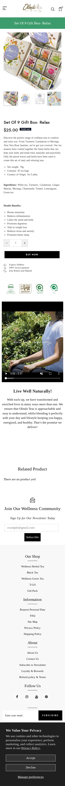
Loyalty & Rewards (32, 671)
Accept (30, 758)
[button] (57, 71)
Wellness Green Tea (32, 578)
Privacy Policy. (30, 748)
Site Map (33, 621)
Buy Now (32, 254)
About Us (32, 652)
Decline (31, 767)
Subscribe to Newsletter (32, 665)
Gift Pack (32, 590)
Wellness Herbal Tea (32, 566)
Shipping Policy (33, 634)
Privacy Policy (32, 627)
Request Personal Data (32, 609)
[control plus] (25, 243)
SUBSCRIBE (50, 715)
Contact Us (32, 658)
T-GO (32, 584)
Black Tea (32, 572)
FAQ (32, 615)
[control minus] (7, 243)
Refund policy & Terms (32, 677)
